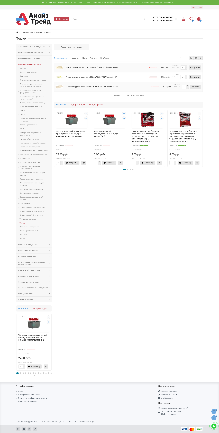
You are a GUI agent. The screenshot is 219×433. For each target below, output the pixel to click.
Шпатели (24, 235)
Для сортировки (25, 299)
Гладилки (24, 76)
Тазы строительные (28, 219)
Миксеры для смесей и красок (33, 143)
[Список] (195, 58)
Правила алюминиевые (30, 162)
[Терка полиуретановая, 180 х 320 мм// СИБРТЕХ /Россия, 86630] (59, 86)
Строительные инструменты (32, 211)
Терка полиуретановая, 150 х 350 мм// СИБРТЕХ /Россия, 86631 (91, 77)
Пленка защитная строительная (33, 155)
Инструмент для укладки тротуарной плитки (30, 91)
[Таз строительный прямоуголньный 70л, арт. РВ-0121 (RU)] (109, 119)
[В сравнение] (48, 322)
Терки (22, 223)
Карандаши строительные (31, 107)
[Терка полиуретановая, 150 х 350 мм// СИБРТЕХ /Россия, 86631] (59, 77)
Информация (26, 386)
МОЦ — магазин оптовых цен (81, 421)
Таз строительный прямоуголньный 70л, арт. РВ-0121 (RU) (106, 133)
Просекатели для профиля (31, 179)
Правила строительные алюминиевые (30, 167)
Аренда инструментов (26, 421)
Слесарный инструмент (29, 276)
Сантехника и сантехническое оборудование (31, 263)
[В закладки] (48, 317)
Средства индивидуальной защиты (31, 198)
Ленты (22, 129)
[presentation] (16, 343)
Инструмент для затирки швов (33, 80)
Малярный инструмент (30, 139)
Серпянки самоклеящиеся (31, 189)
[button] (17, 373)
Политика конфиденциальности (32, 398)
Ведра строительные (29, 72)
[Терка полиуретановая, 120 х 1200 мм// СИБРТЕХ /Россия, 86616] (59, 67)
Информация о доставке (29, 395)
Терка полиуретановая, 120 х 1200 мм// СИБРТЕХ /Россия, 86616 (92, 67)
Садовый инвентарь (27, 256)
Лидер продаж (40, 308)
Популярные (96, 104)
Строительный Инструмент (31, 215)
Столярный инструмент (29, 282)
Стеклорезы (25, 203)
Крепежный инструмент (29, 58)
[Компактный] (200, 58)
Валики (23, 68)
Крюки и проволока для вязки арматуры (33, 119)
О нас (20, 391)
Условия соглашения (27, 401)
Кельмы (23, 111)
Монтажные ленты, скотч (30, 147)
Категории (63, 19)
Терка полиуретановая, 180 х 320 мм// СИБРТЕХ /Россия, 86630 (91, 87)
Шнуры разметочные (29, 231)
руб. (197, 7)
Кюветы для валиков (28, 125)
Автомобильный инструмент (31, 47)
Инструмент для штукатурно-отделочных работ (32, 97)
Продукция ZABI (25, 294)
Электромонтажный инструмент (33, 288)
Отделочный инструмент (32, 32)
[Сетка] (191, 58)
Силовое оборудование (29, 270)
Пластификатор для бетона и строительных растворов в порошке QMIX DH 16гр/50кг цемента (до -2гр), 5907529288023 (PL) (145, 136)
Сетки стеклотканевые (29, 193)
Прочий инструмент (27, 245)
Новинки (23, 308)
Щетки (22, 239)
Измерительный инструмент (31, 52)
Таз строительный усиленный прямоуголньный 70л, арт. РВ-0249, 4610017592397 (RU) (32, 337)
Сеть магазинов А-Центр (52, 421)
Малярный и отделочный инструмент (30, 134)
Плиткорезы (25, 159)
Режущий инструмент (28, 250)
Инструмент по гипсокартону (32, 103)
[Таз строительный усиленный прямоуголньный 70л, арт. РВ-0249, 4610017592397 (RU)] (34, 323)
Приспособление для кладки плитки (32, 174)
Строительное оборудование (32, 207)
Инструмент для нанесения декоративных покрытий (31, 85)
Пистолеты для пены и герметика (34, 151)
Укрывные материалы (29, 227)
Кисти (22, 115)
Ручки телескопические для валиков (32, 184)
